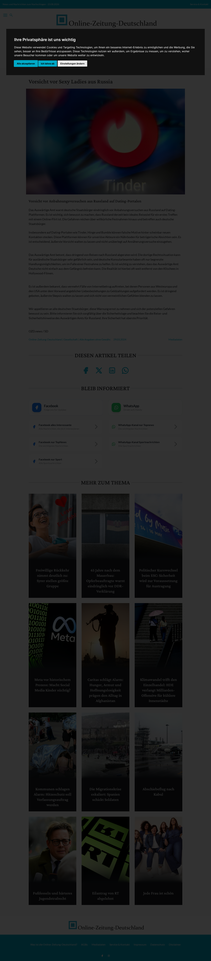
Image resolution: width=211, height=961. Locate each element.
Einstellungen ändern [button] (72, 63)
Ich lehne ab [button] (47, 63)
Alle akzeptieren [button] (26, 63)
